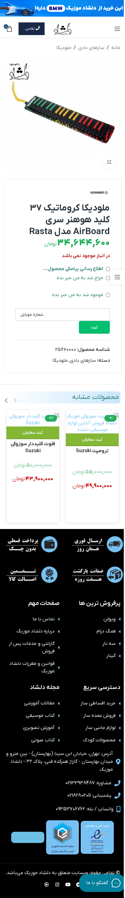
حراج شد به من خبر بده (80, 278)
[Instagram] (57, 884)
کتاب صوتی (43, 740)
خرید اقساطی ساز (98, 703)
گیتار (111, 656)
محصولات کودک (99, 740)
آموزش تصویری (39, 728)
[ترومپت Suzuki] (92, 423)
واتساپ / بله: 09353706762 (84, 809)
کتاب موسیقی (40, 716)
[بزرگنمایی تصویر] (109, 162)
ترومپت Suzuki (92, 451)
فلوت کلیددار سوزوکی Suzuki (33, 447)
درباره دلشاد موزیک (35, 631)
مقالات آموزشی (39, 703)
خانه (115, 48)
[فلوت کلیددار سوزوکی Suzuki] (32, 419)
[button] (92, 439)
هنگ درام (106, 631)
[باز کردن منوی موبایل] (117, 29)
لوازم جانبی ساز (100, 728)
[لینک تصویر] (97, 837)
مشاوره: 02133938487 (88, 783)
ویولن (109, 619)
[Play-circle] (46, 884)
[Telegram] (78, 884)
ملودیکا (63, 48)
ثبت (94, 327)
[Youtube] (68, 884)
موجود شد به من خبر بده (78, 295)
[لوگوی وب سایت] (62, 28)
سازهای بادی (91, 48)
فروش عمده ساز (99, 716)
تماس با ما (43, 619)
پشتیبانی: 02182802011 (89, 795)
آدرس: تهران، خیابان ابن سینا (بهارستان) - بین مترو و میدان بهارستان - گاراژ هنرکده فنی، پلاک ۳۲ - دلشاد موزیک (59, 761)
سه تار (109, 644)
